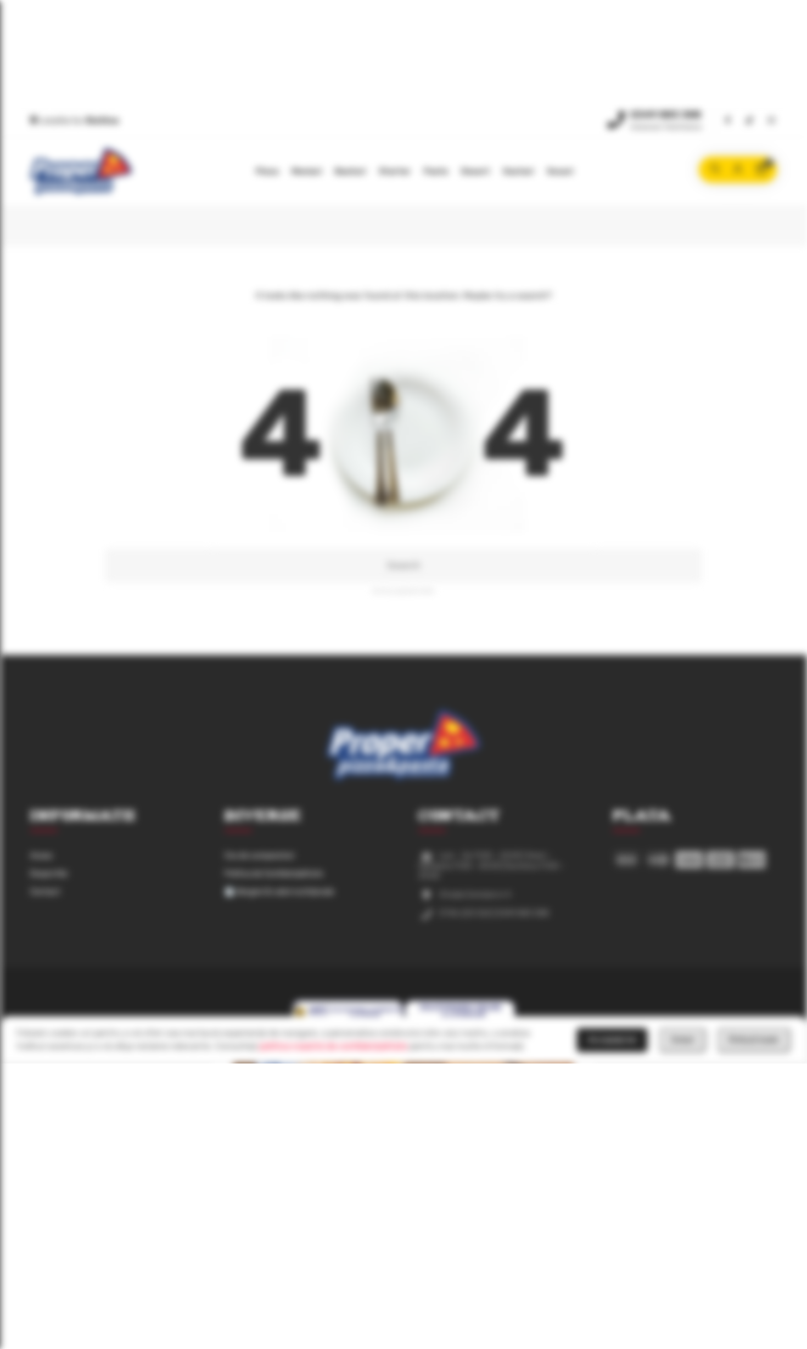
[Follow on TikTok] (749, 121)
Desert (475, 171)
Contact (45, 892)
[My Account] (738, 170)
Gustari (518, 171)
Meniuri (307, 171)
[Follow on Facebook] (727, 121)
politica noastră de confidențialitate (333, 1046)
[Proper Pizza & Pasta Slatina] (81, 171)
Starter (395, 171)
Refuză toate (753, 1039)
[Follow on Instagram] (771, 121)
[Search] (715, 170)
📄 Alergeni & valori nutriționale (279, 892)
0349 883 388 (665, 115)
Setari (682, 1039)
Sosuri (560, 171)
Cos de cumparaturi (259, 855)
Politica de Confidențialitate (274, 873)
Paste (436, 171)
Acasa (41, 855)
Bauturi (350, 171)
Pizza (267, 171)
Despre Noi (49, 873)
